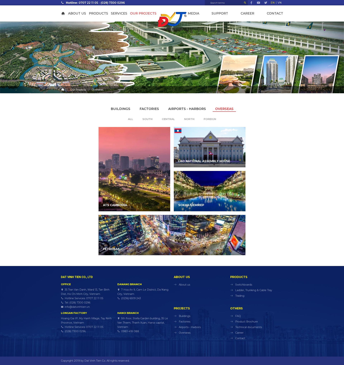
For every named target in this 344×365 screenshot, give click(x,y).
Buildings (120, 109)
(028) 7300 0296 (113, 2)
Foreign (210, 119)
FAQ (238, 316)
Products (98, 13)
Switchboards (243, 284)
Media (193, 13)
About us (77, 13)
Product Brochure (246, 321)
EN (273, 2)
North (189, 119)
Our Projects (143, 13)
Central (168, 119)
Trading (239, 295)
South (147, 119)
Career (247, 13)
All (130, 119)
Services (119, 13)
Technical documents (248, 327)
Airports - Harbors (187, 109)
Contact (275, 13)
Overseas (224, 109)
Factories (149, 109)
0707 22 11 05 (88, 2)
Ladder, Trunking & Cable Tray (253, 290)
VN (280, 2)
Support (220, 13)
